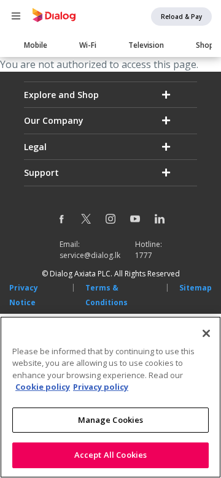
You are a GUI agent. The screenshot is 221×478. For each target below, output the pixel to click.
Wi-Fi (87, 45)
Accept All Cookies (110, 454)
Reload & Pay (181, 16)
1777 (143, 255)
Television (146, 45)
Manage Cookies (111, 419)
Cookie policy (42, 386)
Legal (35, 147)
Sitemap (195, 288)
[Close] (206, 333)
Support (41, 172)
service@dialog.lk (90, 255)
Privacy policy (100, 386)
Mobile (35, 45)
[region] (110, 397)
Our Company (53, 120)
